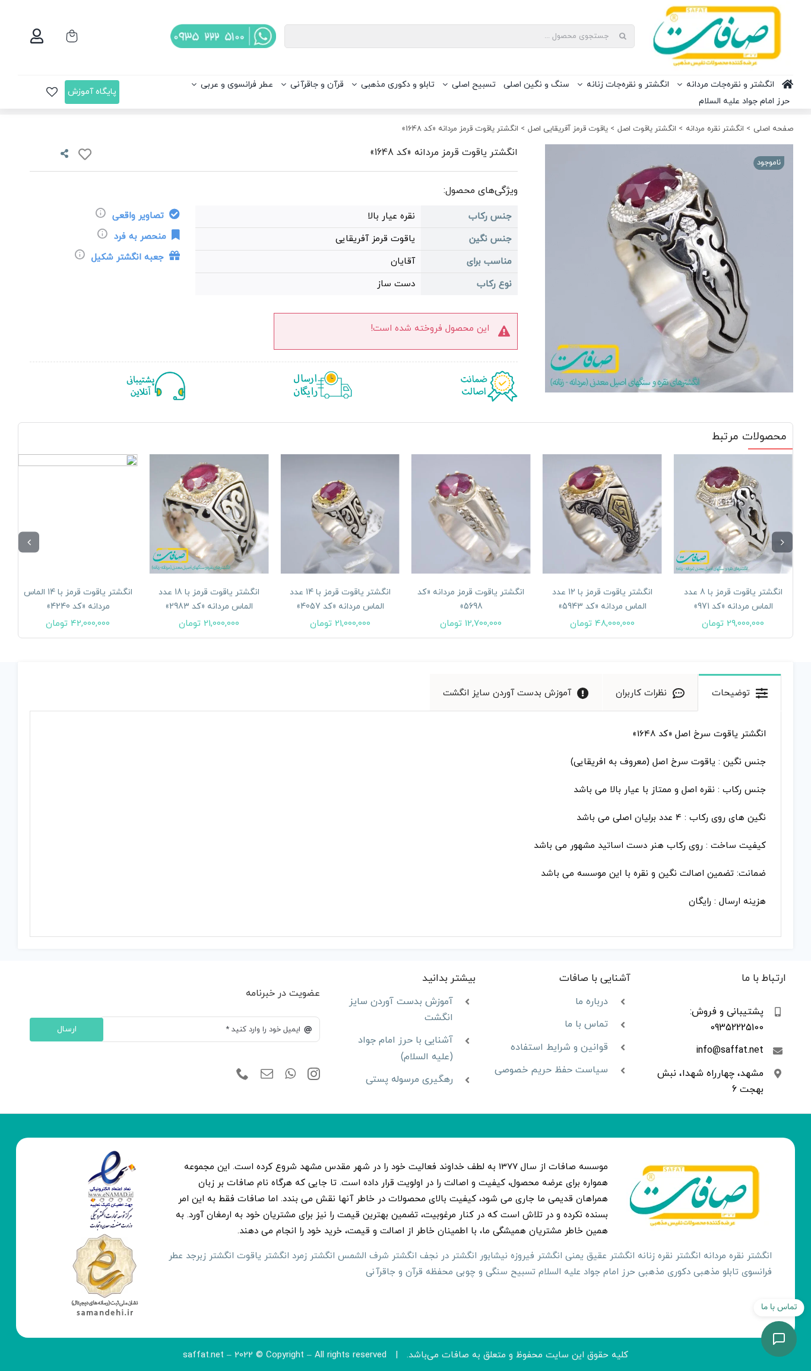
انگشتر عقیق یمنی (600, 1256)
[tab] (740, 692)
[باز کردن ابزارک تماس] (779, 1339)
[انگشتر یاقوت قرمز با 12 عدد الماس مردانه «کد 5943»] (602, 514)
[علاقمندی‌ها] (52, 92)
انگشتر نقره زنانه (669, 1256)
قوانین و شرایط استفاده (559, 1047)
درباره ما (591, 1001)
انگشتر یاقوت (263, 1256)
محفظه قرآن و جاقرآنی (409, 1272)
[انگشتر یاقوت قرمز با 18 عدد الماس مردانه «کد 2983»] (209, 514)
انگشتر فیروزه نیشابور (521, 1256)
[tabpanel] (405, 824)
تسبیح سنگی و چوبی (496, 1272)
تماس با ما (586, 1024)
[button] (782, 542)
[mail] (267, 1074)
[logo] (112, 1154)
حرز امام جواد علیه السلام (586, 1272)
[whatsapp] (290, 1074)
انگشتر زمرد (313, 1256)
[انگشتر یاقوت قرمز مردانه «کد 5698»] (471, 514)
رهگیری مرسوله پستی (409, 1079)
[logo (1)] (104, 1235)
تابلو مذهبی (716, 1272)
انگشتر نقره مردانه (738, 1256)
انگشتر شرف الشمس (377, 1256)
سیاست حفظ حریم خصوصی (551, 1069)
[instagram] (314, 1074)
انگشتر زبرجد (210, 1256)
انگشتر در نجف (448, 1256)
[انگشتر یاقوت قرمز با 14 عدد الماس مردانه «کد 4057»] (340, 514)
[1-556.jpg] (669, 268)
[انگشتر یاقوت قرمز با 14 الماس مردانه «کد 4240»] (78, 514)
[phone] (242, 1074)
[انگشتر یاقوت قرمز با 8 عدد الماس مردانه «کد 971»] (733, 514)
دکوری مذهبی (664, 1272)
